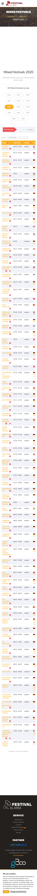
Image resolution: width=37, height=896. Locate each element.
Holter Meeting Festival (5, 651)
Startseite (11, 16)
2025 (28, 112)
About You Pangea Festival (6, 621)
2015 (18, 95)
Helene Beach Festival (5, 429)
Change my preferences (18, 892)
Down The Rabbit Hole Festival (6, 314)
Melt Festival (7, 400)
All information (18, 855)
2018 (18, 101)
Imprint (18, 832)
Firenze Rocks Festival (5, 228)
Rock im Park (7, 213)
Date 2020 (17, 143)
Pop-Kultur (6, 671)
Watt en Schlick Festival (5, 469)
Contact (18, 825)
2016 (28, 95)
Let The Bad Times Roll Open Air (6, 291)
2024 (18, 112)
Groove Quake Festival (5, 341)
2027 (23, 118)
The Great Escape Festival (5, 154)
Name (4, 143)
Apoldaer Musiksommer (6, 658)
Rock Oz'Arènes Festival (5, 574)
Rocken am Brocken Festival (6, 462)
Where (26, 143)
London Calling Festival (5, 743)
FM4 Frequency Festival (6, 601)
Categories (22, 16)
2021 (18, 107)
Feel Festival (6, 353)
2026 (13, 118)
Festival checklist (18, 822)
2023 (9, 112)
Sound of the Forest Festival (6, 496)
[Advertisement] (18, 46)
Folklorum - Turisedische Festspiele (6, 696)
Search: (3, 137)
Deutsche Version (17, 827)
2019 (28, 101)
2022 (28, 107)
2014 (9, 95)
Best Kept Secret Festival (5, 235)
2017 (9, 101)
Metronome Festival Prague (6, 719)
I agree (6, 892)
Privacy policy (18, 830)
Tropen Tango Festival (5, 543)
